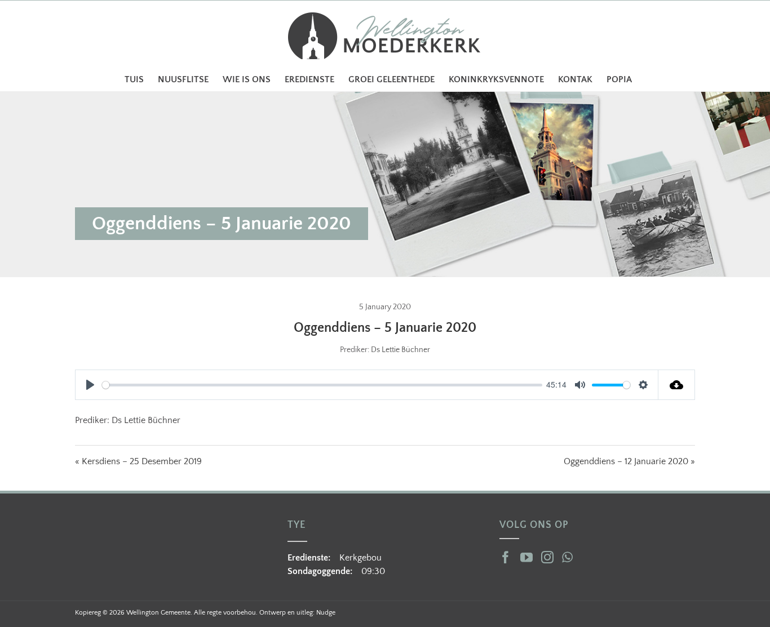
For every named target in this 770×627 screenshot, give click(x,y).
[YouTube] (526, 557)
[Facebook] (505, 557)
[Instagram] (547, 557)
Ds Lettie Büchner (400, 349)
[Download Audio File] (676, 385)
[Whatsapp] (567, 557)
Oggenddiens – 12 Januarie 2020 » (629, 461)
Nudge (325, 612)
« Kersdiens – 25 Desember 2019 (138, 461)
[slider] (322, 385)
